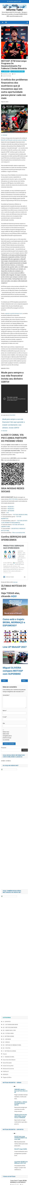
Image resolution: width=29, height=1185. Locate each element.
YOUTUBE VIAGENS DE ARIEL (20, 514)
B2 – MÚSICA (6, 1042)
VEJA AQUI (12, 415)
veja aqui (15, 582)
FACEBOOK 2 (11, 508)
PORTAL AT (6, 1071)
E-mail (5, 717)
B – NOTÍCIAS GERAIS (8, 1036)
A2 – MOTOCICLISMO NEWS (10, 1027)
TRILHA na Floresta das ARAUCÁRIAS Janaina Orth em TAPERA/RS (20, 1116)
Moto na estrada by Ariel (18, 532)
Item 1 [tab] (13, 1086)
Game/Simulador (7, 1062)
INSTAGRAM (11, 510)
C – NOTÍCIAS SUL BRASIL (9, 1051)
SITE (7, 512)
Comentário (6, 695)
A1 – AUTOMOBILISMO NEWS (10, 1024)
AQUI (14, 596)
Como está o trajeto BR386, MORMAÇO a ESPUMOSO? (14, 622)
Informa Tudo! (14, 9)
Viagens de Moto (7, 1077)
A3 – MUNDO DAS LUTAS (9, 1030)
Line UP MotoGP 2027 (15, 647)
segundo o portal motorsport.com (13, 313)
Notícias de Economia (8, 1068)
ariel (14, 74)
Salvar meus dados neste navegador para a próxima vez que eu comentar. (7, 735)
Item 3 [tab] (15, 1086)
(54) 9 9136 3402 (13, 499)
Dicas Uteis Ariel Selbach (9, 1059)
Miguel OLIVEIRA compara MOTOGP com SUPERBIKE (13, 670)
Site (4, 723)
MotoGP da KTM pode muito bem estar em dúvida (13, 140)
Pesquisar (3, 747)
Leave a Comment (7, 75)
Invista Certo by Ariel (8, 1065)
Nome (5, 710)
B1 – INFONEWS (7, 1039)
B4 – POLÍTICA (6, 1048)
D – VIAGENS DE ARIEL (8, 1056)
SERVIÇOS (5, 1074)
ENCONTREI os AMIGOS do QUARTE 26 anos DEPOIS (20, 1103)
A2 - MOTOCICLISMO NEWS (17, 71)
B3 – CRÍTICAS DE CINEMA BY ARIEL (12, 1045)
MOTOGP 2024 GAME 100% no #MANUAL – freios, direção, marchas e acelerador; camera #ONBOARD (5, 680)
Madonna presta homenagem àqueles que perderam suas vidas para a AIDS (25, 680)
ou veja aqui (4, 135)
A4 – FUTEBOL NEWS (8, 1033)
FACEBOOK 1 (11, 506)
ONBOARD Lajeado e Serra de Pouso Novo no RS (20, 1091)
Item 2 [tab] (14, 1086)
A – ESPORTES (7, 1021)
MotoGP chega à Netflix (20, 1149)
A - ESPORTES (5, 71)
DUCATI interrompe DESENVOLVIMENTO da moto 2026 (20, 1138)
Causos (5, 1054)
